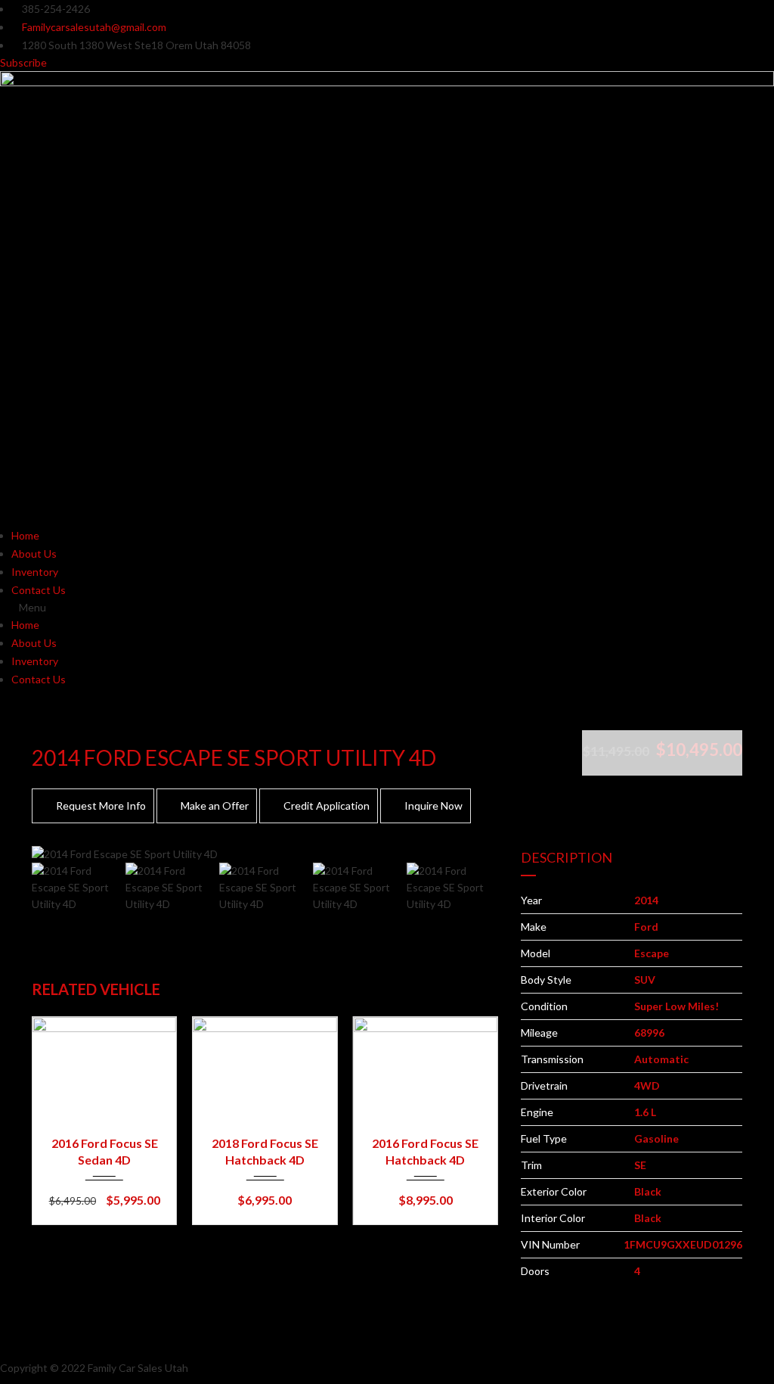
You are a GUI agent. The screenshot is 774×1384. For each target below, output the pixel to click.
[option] (265, 854)
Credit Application (326, 805)
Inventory (34, 571)
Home (25, 535)
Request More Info (101, 805)
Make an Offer (215, 805)
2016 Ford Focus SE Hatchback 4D (425, 1151)
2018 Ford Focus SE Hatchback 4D (265, 1151)
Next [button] (465, 854)
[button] (387, 607)
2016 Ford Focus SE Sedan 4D (104, 1151)
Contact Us (38, 589)
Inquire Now (433, 805)
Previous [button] (64, 854)
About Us (34, 553)
